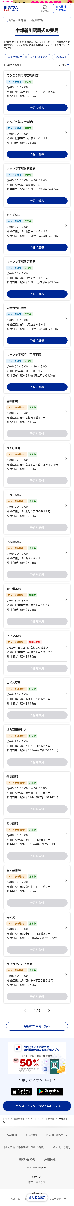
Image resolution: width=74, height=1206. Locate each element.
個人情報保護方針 (57, 1135)
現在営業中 (61, 57)
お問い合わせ (27, 1159)
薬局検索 (45, 11)
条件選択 (15, 57)
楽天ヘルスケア (37, 1182)
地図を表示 (38, 1197)
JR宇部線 (49, 1119)
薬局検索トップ (21, 1119)
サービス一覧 (12, 1199)
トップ (6, 1119)
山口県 (37, 1119)
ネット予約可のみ (39, 57)
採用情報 (50, 1159)
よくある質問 (61, 1147)
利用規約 (31, 1135)
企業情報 (11, 1135)
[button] (37, 85)
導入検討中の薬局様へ (62, 8)
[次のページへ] (49, 1010)
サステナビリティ (59, 1199)
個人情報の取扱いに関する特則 (24, 1147)
